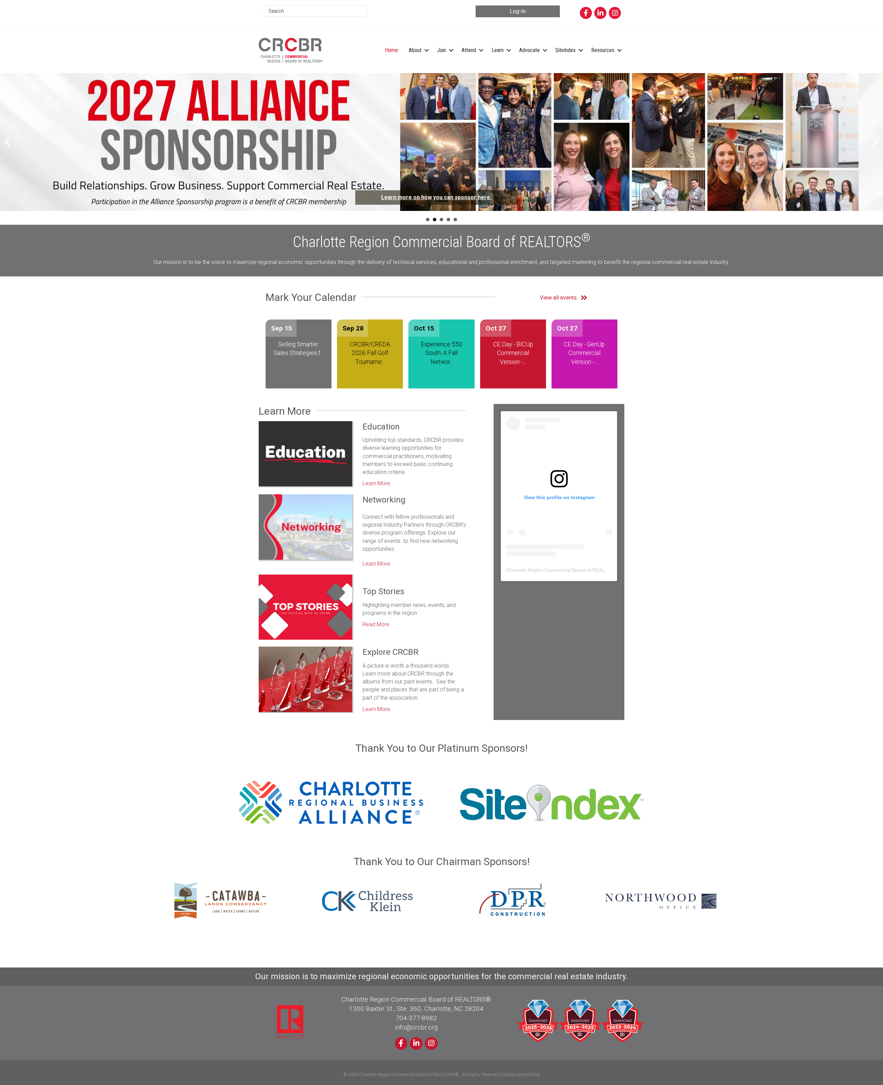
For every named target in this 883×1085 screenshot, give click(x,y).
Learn (498, 50)
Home (391, 50)
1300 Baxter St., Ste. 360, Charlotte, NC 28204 (416, 1010)
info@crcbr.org (416, 1029)
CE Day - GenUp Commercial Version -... (584, 354)
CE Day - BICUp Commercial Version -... (513, 354)
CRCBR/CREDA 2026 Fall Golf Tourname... (370, 354)
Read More (376, 626)
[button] (7, 142)
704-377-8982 (416, 1020)
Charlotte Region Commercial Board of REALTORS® (563, 572)
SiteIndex (565, 50)
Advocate (529, 50)
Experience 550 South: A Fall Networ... (441, 354)
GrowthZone (528, 1076)
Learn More (376, 485)
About (415, 50)
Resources (602, 50)
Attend (469, 50)
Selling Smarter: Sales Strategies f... (299, 350)
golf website (491, 205)
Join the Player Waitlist (459, 197)
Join (441, 50)
